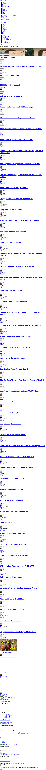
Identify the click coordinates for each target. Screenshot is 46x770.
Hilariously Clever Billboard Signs (13, 435)
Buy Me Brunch (7, 716)
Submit (1, 44)
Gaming (3, 30)
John (1, 101)
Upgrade (1, 769)
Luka (1, 112)
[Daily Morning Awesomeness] (23, 663)
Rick (1, 215)
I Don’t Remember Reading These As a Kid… (17, 118)
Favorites (3, 35)
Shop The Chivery (5, 6)
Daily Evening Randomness (8, 57)
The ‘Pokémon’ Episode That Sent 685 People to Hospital (22, 380)
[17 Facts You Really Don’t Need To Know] (23, 682)
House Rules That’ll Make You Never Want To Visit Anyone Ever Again (20, 66)
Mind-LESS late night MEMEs (12, 599)
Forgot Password (4, 753)
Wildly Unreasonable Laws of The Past (15, 533)
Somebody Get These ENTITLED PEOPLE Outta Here (21, 325)
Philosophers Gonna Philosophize (13, 231)
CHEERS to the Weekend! (10, 85)
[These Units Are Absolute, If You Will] (23, 645)
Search (3, 25)
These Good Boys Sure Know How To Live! (16, 140)
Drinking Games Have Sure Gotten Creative (17, 266)
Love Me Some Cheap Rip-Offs (12, 478)
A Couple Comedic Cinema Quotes (13, 301)
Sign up (3, 742)
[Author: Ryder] (1, 52)
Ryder (3, 52)
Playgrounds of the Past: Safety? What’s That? (18, 632)
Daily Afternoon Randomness (11, 96)
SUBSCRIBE (4, 16)
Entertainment (4, 3)
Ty (0, 169)
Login (3, 741)
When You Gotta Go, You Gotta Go (13, 489)
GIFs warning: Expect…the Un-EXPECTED (17, 566)
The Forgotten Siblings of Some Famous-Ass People (20, 164)
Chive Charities (7, 717)
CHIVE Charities (5, 40)
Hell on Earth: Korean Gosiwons (9, 75)
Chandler (1, 134)
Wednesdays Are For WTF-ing (11, 500)
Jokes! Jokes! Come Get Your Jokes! (14, 369)
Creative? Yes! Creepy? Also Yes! (12, 413)
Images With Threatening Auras (12, 358)
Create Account (2, 764)
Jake (1, 72)
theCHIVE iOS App (5, 38)
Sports (3, 32)
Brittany (1, 528)
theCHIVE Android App (6, 39)
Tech (3, 4)
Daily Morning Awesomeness (11, 209)
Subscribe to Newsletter (4, 699)
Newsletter (4, 37)
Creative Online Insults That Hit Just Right (16, 107)
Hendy (1, 63)
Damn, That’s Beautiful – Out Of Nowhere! (16, 468)
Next (3, 695)
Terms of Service (14, 763)
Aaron (1, 81)
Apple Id (16, 744)
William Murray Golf (6, 42)
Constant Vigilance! (7, 522)
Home (3, 24)
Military (3, 5)
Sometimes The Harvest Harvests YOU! (15, 347)
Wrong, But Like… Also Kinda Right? (14, 511)
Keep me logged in (4, 751)
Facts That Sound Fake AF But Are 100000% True (19, 391)
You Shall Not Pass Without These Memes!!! (17, 457)
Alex (1, 320)
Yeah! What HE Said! (8, 49)
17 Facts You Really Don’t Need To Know (16, 336)
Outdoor (3, 31)
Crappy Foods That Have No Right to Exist (16, 199)
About (5, 705)
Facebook (13, 744)
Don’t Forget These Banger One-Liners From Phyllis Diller (22, 446)
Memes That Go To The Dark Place (13, 544)
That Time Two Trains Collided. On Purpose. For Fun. (21, 129)
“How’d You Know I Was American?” (14, 555)
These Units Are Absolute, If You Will (14, 188)
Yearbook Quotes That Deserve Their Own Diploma (20, 220)
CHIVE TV (4, 41)
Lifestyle (3, 28)
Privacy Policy (21, 763)
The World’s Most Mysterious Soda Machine (17, 610)
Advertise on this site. (23, 736)
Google (2, 744)
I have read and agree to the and (12, 763)
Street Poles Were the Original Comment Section (18, 588)
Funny (3, 2)
